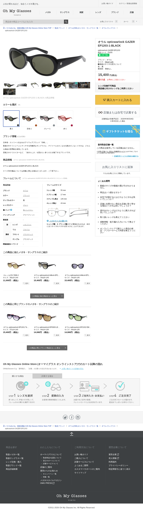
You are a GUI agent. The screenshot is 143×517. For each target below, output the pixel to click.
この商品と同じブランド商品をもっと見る (44, 348)
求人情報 (113, 458)
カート (129, 21)
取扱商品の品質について (52, 458)
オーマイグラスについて (51, 454)
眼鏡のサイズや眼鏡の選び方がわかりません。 (117, 187)
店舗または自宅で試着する (120, 112)
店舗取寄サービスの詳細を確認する (126, 156)
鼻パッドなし (28, 210)
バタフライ (27, 225)
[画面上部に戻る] (71, 434)
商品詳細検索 (12, 469)
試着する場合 (47, 376)
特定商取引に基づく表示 (119, 469)
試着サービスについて (84, 462)
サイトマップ (80, 473)
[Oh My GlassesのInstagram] (77, 417)
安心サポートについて (51, 461)
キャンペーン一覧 (49, 474)
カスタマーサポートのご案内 (87, 469)
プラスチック (28, 234)
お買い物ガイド (107, 3)
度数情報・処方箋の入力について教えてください (117, 223)
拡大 (26, 283)
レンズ (98, 12)
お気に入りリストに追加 (117, 166)
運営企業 (113, 454)
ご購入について (81, 458)
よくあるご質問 (81, 465)
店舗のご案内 (46, 467)
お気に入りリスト (108, 21)
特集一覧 (46, 477)
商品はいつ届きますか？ (111, 192)
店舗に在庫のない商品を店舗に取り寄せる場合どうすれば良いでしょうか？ (117, 205)
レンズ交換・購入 (14, 462)
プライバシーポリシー (118, 465)
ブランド (115, 12)
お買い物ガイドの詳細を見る (72, 369)
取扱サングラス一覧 (14, 458)
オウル (25, 191)
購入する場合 (18, 376)
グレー (25, 205)
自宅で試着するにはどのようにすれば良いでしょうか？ (117, 198)
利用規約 (112, 462)
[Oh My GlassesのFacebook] (71, 417)
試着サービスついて (50, 464)
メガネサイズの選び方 (58, 221)
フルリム (26, 229)
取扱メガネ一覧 (13, 454)
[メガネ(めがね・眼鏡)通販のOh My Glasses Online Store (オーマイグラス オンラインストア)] (71, 498)
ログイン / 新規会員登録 (128, 3)
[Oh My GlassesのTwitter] (65, 417)
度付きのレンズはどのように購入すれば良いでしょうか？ (117, 211)
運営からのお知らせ (49, 471)
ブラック (26, 195)
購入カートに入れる (119, 99)
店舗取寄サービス (119, 151)
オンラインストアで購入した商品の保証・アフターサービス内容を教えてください (117, 230)
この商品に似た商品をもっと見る (44, 296)
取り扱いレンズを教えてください (114, 217)
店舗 (132, 12)
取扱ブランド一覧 (14, 465)
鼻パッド (6, 210)
